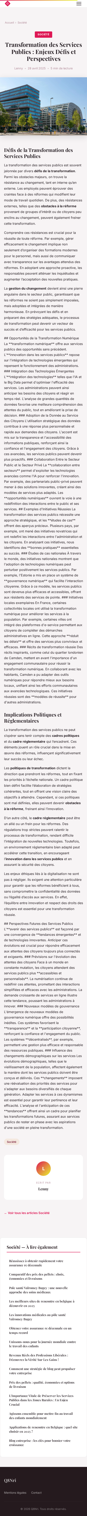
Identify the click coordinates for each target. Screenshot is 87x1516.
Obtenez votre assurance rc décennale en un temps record (40, 1330)
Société (22, 22)
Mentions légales (15, 1492)
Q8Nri (10, 1480)
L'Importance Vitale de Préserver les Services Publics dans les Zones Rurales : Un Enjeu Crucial (41, 1400)
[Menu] (79, 3)
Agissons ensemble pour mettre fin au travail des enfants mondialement (41, 1416)
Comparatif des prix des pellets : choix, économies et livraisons (36, 1276)
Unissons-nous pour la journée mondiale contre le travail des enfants (42, 1344)
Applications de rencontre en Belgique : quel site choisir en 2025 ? (43, 1429)
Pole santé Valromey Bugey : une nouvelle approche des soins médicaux (38, 1290)
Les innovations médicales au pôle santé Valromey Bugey (37, 1317)
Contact (36, 1492)
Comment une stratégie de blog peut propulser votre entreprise (42, 1371)
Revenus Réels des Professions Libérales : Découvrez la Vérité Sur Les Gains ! (38, 1357)
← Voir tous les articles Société (27, 1213)
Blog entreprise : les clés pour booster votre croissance (40, 1443)
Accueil (9, 22)
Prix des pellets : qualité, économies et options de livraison (41, 1384)
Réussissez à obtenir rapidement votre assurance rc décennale (36, 1263)
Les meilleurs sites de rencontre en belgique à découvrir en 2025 (41, 1303)
